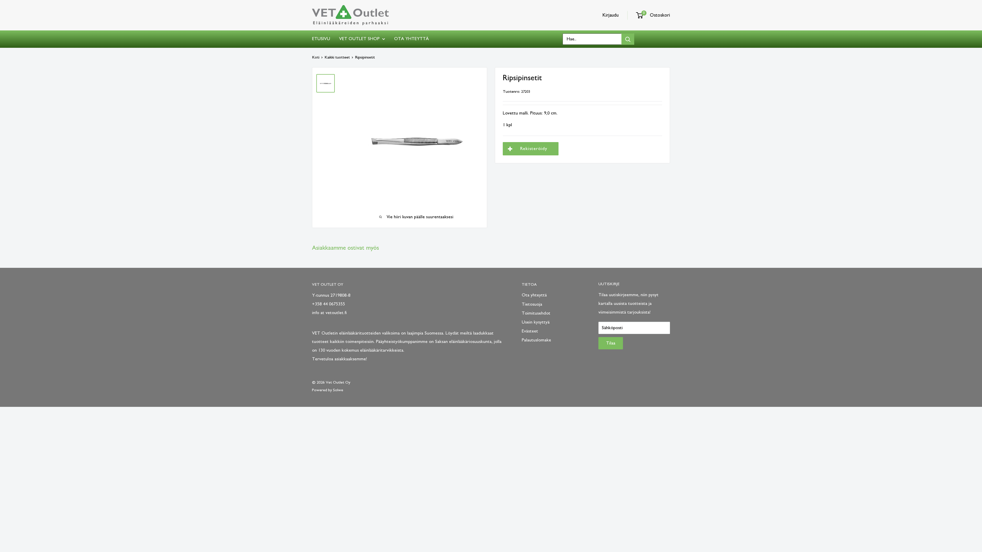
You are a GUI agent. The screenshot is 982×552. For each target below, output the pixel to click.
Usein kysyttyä (536, 322)
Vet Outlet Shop (359, 39)
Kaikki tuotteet (337, 57)
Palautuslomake (536, 340)
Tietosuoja (532, 304)
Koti (315, 57)
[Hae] (627, 39)
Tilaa (610, 343)
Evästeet (530, 331)
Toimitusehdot (536, 313)
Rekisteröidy (533, 148)
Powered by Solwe (327, 390)
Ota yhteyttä (411, 39)
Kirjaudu (610, 15)
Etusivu (321, 39)
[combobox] (592, 39)
